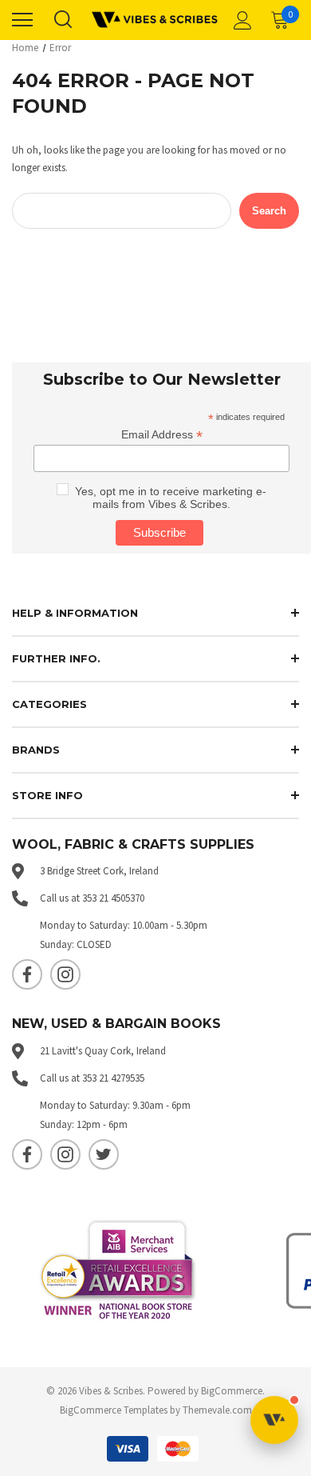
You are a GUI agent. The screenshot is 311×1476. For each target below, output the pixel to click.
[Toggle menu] (22, 20)
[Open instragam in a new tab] (65, 974)
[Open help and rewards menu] (274, 1420)
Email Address (162, 434)
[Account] (240, 20)
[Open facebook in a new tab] (27, 974)
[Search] (62, 20)
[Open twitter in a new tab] (104, 1154)
